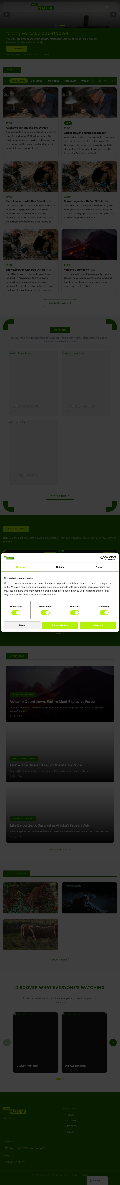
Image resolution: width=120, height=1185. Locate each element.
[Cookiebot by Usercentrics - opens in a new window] (102, 558)
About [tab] (99, 567)
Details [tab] (60, 567)
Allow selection (60, 625)
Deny (22, 625)
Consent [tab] (20, 567)
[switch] (45, 612)
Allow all (98, 625)
